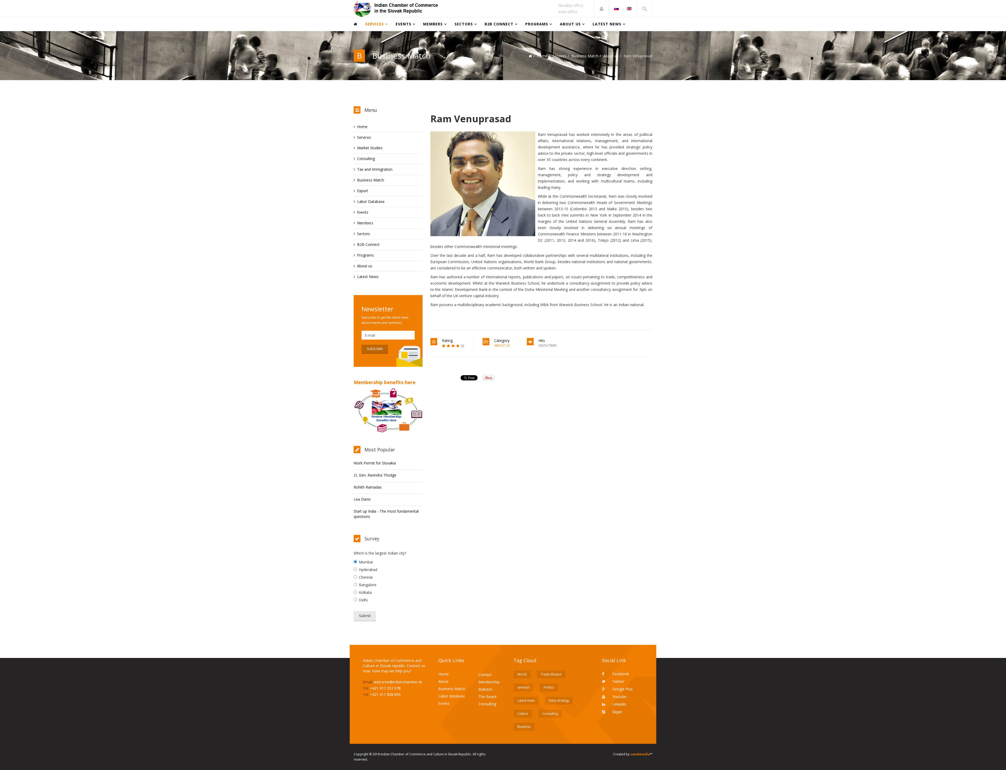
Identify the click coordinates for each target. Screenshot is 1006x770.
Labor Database (371, 201)
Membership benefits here (384, 382)
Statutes (485, 689)
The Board (487, 696)
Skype (616, 711)
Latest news (526, 700)
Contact (485, 674)
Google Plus (622, 688)
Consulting (366, 158)
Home (542, 55)
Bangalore (367, 584)
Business (524, 726)
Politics (549, 687)
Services (374, 23)
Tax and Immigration (374, 169)
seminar (523, 687)
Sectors (464, 23)
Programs (536, 23)
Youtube (618, 696)
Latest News (607, 23)
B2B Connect (499, 23)
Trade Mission (551, 674)
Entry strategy (559, 700)
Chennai (366, 577)
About (443, 681)
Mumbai (366, 562)
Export (362, 190)
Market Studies (369, 147)
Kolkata (365, 592)
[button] (601, 8)
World (522, 674)
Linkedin (618, 704)
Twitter (617, 681)
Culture (522, 713)
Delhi (363, 599)
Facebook (620, 673)
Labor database (451, 696)
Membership (489, 681)
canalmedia (640, 754)
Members (433, 23)
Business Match (584, 55)
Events (403, 23)
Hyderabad (368, 569)
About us (570, 23)
